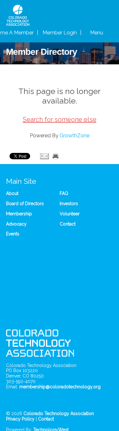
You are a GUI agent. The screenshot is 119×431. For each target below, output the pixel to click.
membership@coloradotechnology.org (60, 386)
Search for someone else (59, 119)
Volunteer (70, 213)
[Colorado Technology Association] (18, 22)
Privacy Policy (20, 418)
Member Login (60, 33)
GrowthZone (74, 136)
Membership (19, 213)
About (12, 193)
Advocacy (16, 223)
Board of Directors (25, 203)
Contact (68, 223)
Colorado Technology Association (58, 413)
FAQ (64, 193)
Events (12, 233)
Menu (97, 33)
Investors (69, 203)
